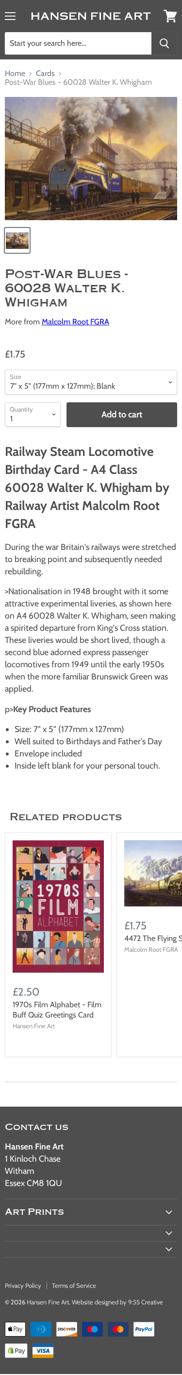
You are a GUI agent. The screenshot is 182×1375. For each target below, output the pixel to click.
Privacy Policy (23, 1285)
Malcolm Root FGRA (75, 321)
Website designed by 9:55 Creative (117, 1302)
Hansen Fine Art (48, 1302)
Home (15, 73)
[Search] (164, 43)
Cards (45, 73)
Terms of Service (74, 1285)
